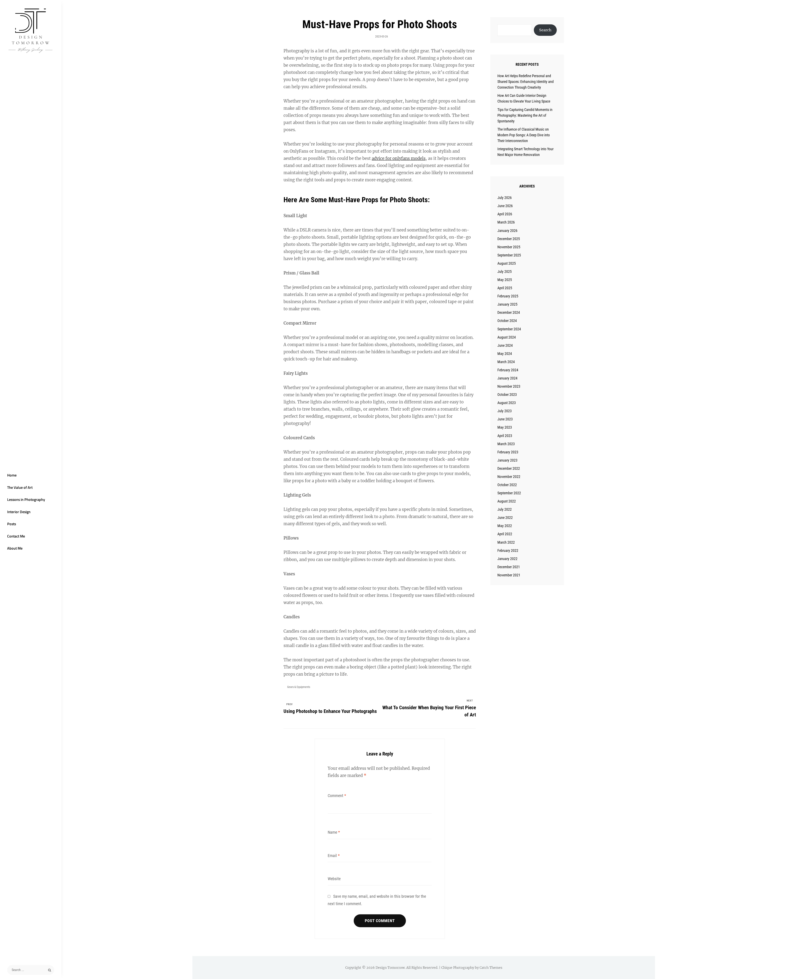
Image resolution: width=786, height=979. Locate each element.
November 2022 (508, 476)
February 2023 (507, 452)
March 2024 (506, 362)
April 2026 (504, 214)
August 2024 (506, 337)
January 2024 (507, 378)
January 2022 (507, 559)
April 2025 (504, 288)
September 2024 (509, 329)
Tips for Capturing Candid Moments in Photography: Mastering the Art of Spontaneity (524, 115)
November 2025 (508, 247)
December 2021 (508, 567)
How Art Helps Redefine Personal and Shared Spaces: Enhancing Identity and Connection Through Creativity (525, 81)
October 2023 (507, 394)
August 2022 (506, 501)
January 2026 (507, 230)
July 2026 (504, 197)
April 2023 (504, 436)
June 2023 (505, 419)
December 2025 (508, 239)
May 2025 (504, 280)
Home (12, 475)
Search (545, 30)
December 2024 (508, 312)
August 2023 (506, 403)
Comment (337, 795)
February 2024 (507, 370)
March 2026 (506, 222)
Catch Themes (491, 967)
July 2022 (504, 509)
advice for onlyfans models (399, 158)
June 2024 (505, 345)
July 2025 (504, 271)
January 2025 (507, 304)
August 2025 (506, 263)
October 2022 (507, 485)
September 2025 (509, 255)
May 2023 (504, 427)
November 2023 (508, 386)
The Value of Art (20, 487)
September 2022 (509, 493)
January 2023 (507, 460)
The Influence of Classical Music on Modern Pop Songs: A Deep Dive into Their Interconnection (523, 135)
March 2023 (506, 444)
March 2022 (506, 542)
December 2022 (508, 468)
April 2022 (504, 534)
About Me (15, 548)
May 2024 (504, 353)
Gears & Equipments (298, 687)
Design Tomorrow (390, 967)
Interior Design (18, 512)
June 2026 (505, 206)
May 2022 (504, 526)
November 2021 (508, 575)
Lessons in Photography (26, 499)
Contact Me (16, 536)
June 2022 (505, 517)
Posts (11, 524)
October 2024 (507, 320)
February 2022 (507, 550)
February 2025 (507, 296)
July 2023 (504, 411)
